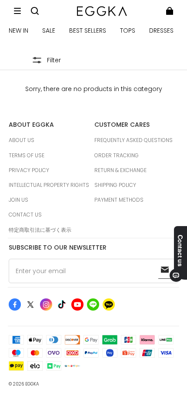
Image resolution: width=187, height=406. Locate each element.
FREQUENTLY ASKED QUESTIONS (133, 140)
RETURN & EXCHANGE (120, 170)
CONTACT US (25, 214)
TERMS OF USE (26, 155)
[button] (17, 11)
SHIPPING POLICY (115, 185)
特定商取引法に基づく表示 (40, 229)
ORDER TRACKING (116, 155)
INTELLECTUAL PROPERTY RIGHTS (49, 185)
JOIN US (18, 199)
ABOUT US (21, 140)
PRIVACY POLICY (29, 170)
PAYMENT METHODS (119, 199)
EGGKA (32, 384)
